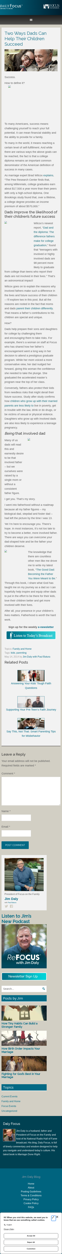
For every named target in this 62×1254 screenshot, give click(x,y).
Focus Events (9, 1106)
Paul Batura (12, 902)
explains (48, 175)
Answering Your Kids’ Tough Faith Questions (31, 685)
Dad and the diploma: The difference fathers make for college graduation (44, 236)
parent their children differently (34, 308)
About (31, 1187)
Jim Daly (11, 9)
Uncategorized (9, 1111)
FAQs (31, 1207)
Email (6, 826)
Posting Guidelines (31, 1191)
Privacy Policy (31, 1199)
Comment (8, 773)
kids (13, 652)
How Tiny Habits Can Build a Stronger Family (19, 1025)
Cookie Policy (31, 1203)
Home (31, 1183)
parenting (21, 652)
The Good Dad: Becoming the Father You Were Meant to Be (41, 574)
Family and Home (22, 649)
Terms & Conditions (31, 1195)
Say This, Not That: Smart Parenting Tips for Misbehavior (31, 733)
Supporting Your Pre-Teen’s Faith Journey (31, 709)
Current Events (9, 1096)
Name (6, 811)
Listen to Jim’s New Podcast (16, 918)
